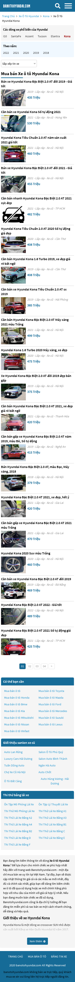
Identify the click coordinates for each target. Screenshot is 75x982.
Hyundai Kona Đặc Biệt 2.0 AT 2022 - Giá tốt (31, 605)
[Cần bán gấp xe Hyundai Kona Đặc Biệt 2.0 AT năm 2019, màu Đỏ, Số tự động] (13, 452)
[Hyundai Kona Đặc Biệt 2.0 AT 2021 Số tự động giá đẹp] (13, 646)
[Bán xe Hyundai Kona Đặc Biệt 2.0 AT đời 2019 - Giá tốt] (13, 97)
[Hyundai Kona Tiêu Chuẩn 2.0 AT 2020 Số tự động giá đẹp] (13, 245)
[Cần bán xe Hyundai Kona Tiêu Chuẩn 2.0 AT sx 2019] (13, 305)
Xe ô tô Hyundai (29, 16)
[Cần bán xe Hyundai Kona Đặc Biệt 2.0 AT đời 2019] (13, 590)
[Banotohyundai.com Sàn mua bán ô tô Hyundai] (22, 6)
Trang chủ (8, 16)
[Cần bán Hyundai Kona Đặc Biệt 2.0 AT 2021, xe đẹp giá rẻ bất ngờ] (13, 422)
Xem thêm (36, 941)
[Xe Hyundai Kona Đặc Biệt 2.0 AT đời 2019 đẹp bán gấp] (13, 392)
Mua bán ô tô (12, 691)
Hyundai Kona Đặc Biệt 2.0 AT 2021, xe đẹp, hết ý (35, 497)
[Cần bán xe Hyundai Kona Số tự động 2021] (13, 123)
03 (37, 666)
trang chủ (15, 956)
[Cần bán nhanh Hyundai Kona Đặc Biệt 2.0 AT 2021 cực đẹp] (13, 214)
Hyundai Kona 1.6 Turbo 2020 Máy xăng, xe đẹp (34, 350)
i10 (5, 36)
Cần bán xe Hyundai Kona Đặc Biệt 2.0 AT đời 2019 (36, 579)
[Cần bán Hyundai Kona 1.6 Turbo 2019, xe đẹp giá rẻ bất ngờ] (13, 275)
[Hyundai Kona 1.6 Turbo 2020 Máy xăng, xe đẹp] (13, 361)
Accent (29, 36)
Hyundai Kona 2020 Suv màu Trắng (25, 553)
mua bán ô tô (37, 956)
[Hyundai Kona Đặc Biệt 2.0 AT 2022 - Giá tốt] (13, 616)
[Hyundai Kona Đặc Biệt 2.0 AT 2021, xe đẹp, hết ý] (13, 508)
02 (29, 666)
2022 (6, 53)
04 (44, 666)
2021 (16, 53)
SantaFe (16, 36)
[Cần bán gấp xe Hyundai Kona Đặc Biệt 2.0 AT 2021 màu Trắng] (13, 539)
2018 (46, 53)
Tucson (42, 36)
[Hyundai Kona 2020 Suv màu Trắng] (13, 565)
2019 (36, 53)
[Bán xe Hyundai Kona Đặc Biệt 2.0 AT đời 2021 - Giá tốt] (13, 184)
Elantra (55, 36)
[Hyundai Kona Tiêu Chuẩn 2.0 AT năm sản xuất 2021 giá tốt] (13, 153)
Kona (46, 16)
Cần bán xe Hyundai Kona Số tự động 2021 (31, 112)
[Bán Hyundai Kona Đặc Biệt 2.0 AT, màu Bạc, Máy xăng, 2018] (13, 483)
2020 (26, 53)
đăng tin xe (59, 956)
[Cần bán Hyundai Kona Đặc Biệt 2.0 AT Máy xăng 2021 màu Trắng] (13, 336)
